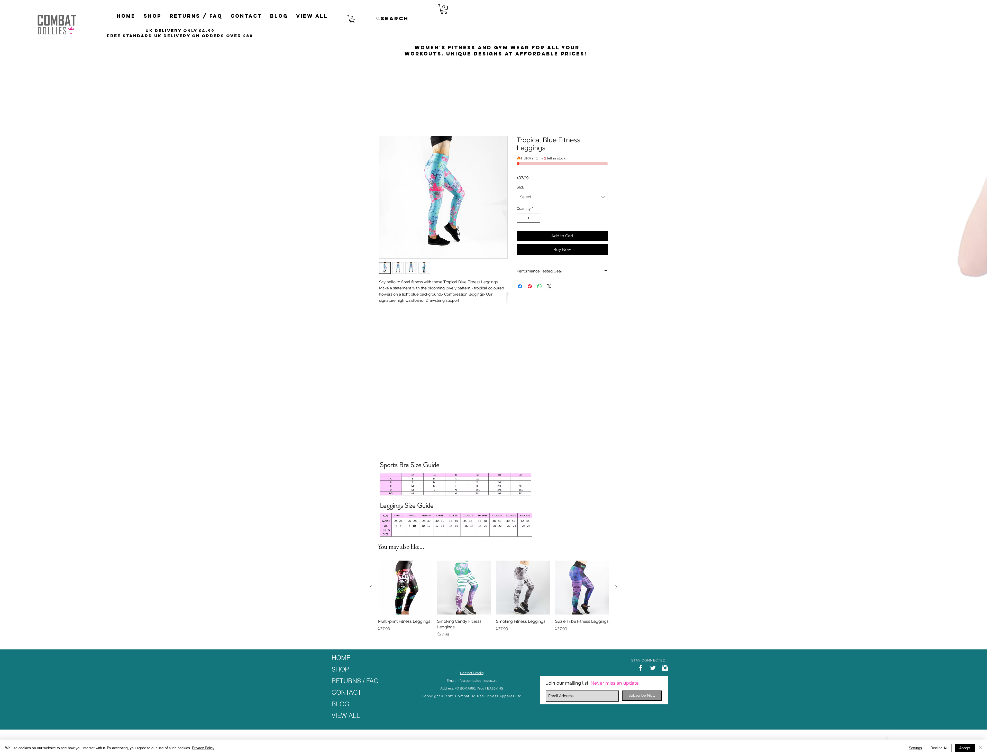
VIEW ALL (346, 715)
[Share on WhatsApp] (539, 271)
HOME (341, 658)
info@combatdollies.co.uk (477, 681)
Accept (964, 747)
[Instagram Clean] (665, 668)
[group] (493, 598)
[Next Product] (616, 587)
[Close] (981, 748)
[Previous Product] (371, 587)
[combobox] (562, 182)
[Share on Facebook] (520, 271)
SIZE (522, 172)
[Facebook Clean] (640, 668)
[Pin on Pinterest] (530, 271)
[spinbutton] (528, 203)
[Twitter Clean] (653, 668)
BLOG (340, 704)
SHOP (340, 669)
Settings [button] (915, 747)
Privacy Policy (203, 747)
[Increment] (536, 203)
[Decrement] (520, 203)
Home (385, 118)
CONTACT (346, 692)
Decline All (938, 747)
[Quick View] (405, 588)
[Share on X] (549, 271)
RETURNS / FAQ (355, 681)
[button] (153, 16)
